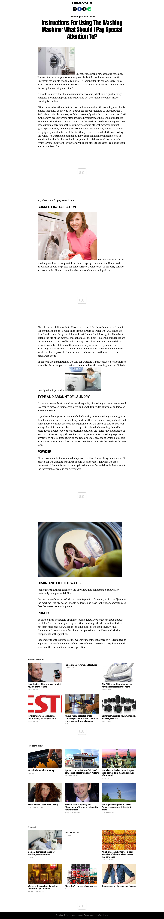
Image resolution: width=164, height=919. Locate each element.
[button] (29, 3)
